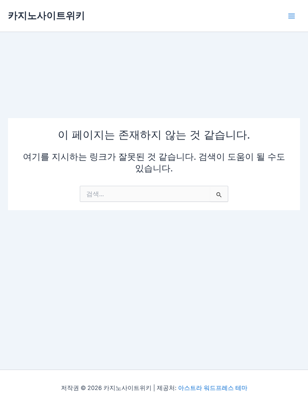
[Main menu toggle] (291, 16)
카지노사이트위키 (46, 15)
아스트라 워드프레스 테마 (212, 388)
